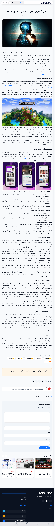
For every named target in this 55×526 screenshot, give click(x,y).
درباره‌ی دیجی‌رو (49, 512)
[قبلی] (6, 456)
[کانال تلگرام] (15, 3)
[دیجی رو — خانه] (46, 2)
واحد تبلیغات (44, 388)
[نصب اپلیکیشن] (43, 501)
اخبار (25, 495)
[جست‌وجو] (23, 3)
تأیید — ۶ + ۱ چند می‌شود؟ (44, 440)
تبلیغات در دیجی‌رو (49, 508)
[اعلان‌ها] (17, 3)
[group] (27, 468)
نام (49, 425)
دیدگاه (48, 411)
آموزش (25, 497)
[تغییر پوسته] (12, 3)
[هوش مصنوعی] (20, 3)
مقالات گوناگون (23, 499)
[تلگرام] (50, 501)
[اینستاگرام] (46, 501)
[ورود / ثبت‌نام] (10, 3)
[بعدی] (3, 456)
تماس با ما (50, 510)
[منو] (4, 3)
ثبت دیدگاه (44, 448)
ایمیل (48, 432)
